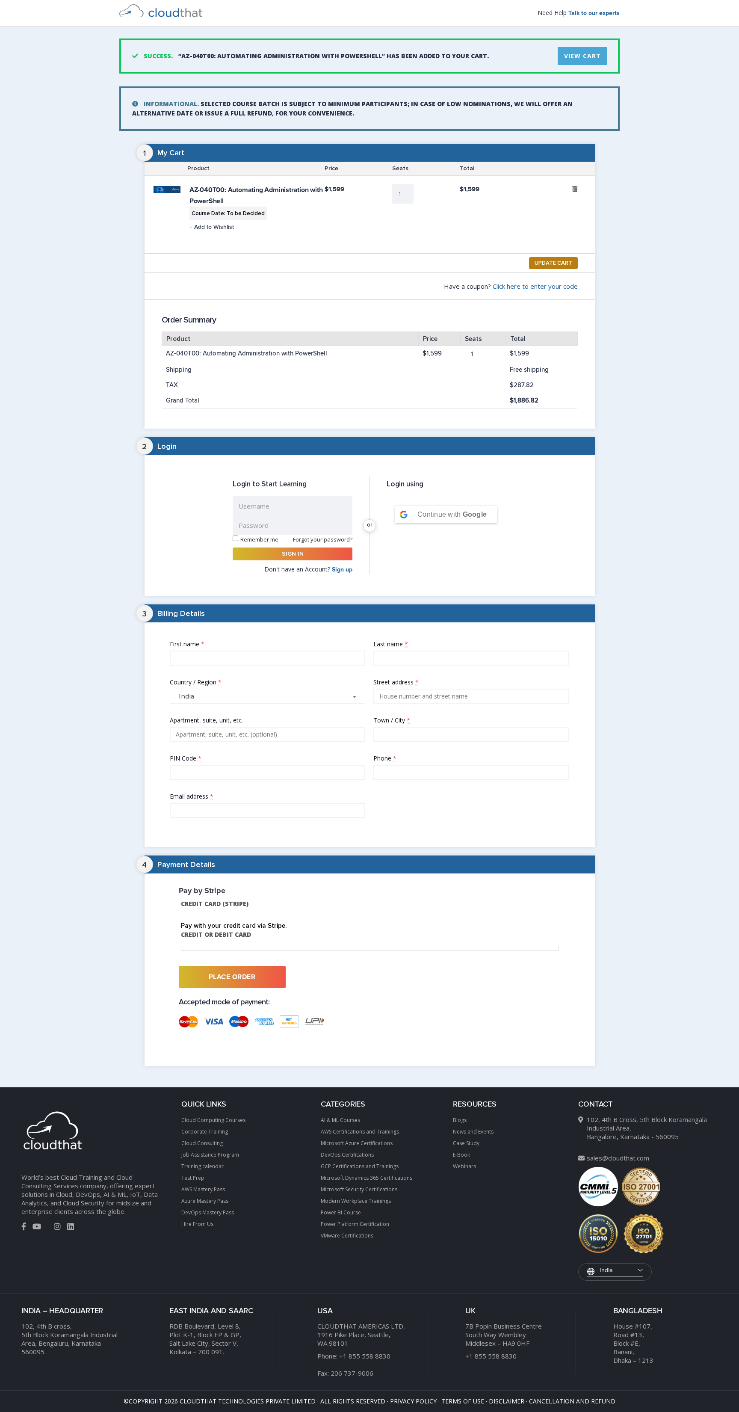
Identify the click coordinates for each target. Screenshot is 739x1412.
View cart (582, 56)
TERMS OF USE (462, 1401)
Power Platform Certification (355, 1224)
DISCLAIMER (506, 1401)
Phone (384, 758)
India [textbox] (186, 696)
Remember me (259, 539)
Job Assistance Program (210, 1154)
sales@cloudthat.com (618, 1158)
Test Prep (192, 1177)
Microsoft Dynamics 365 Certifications (366, 1177)
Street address (396, 682)
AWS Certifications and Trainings (360, 1131)
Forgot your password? (322, 539)
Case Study (466, 1143)
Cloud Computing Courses (213, 1120)
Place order (232, 977)
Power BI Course (341, 1212)
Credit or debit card (216, 934)
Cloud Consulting (202, 1143)
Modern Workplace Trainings (356, 1201)
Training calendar (202, 1166)
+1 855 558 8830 (364, 1356)
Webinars (464, 1166)
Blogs (460, 1120)
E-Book (461, 1154)
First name (187, 644)
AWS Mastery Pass (203, 1189)
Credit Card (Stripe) (214, 904)
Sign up (342, 569)
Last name (390, 644)
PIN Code (185, 758)
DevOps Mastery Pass (207, 1212)
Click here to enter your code (535, 286)
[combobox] (267, 696)
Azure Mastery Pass (204, 1201)
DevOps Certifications (347, 1154)
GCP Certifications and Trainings (360, 1166)
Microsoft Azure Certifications (357, 1143)
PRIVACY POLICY (413, 1401)
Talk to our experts (594, 13)
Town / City (391, 720)
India (606, 1270)
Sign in (293, 553)
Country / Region (196, 682)
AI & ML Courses (340, 1120)
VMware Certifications (347, 1235)
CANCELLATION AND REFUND (572, 1401)
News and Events (473, 1131)
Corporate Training (204, 1131)
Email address (191, 796)
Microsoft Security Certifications (359, 1189)
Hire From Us (197, 1224)
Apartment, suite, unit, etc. (220, 720)
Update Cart (553, 263)
